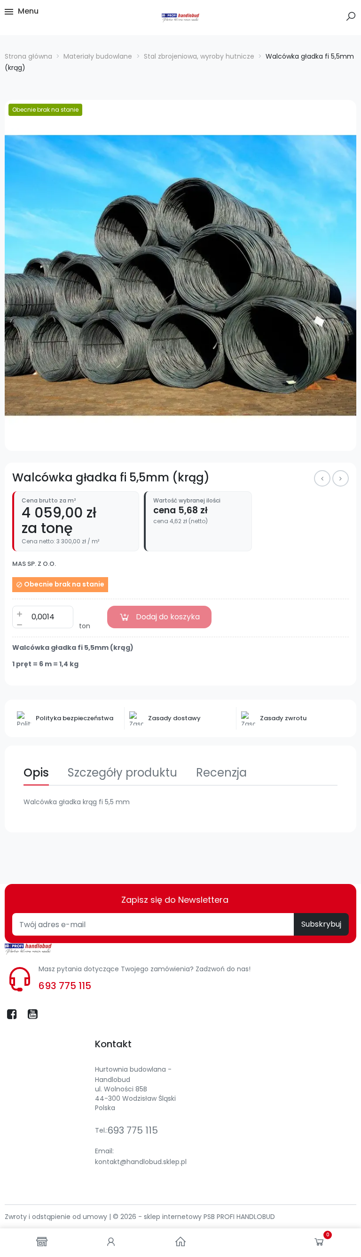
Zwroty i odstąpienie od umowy (57, 1216)
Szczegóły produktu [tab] (122, 772)
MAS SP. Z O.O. (34, 564)
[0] (319, 1244)
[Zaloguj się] (111, 1242)
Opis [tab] (36, 772)
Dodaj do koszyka (168, 616)
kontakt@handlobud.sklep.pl (141, 1161)
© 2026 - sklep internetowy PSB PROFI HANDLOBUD (194, 1216)
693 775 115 (65, 985)
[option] (180, 275)
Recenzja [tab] (221, 772)
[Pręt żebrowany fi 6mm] (322, 478)
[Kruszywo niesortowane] (340, 478)
